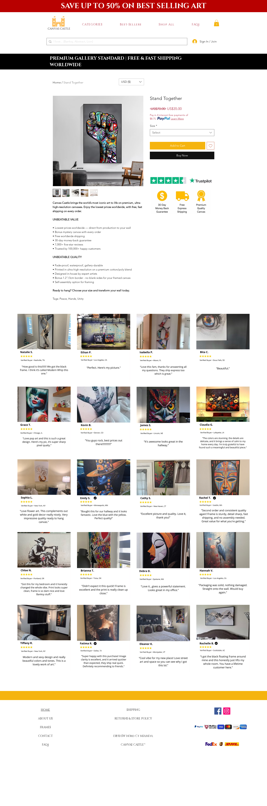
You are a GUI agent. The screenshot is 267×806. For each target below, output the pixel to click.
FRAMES (45, 727)
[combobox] (182, 132)
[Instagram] (226, 711)
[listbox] (131, 82)
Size (153, 126)
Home (57, 82)
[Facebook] (217, 711)
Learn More (177, 118)
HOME (45, 710)
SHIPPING (133, 710)
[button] (92, 24)
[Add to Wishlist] (210, 145)
